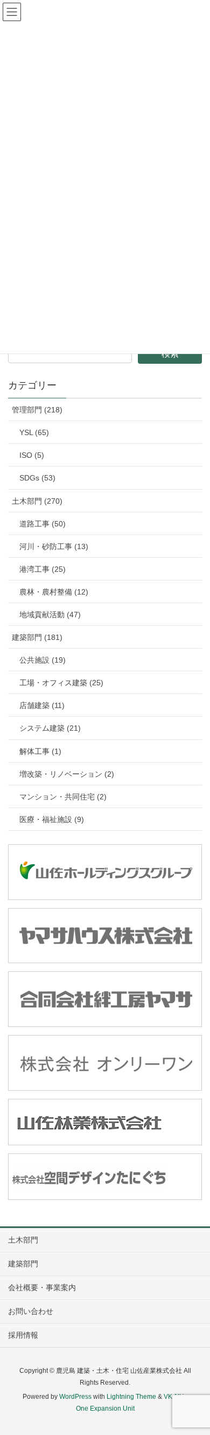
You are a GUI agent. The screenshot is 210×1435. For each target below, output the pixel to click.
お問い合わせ (30, 1311)
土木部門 (23, 1240)
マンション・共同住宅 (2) (63, 796)
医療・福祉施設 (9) (51, 819)
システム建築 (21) (50, 728)
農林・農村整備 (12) (53, 592)
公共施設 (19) (42, 660)
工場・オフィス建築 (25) (61, 682)
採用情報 (23, 1335)
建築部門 (23, 1263)
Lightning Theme (131, 1396)
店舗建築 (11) (42, 705)
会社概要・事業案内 (42, 1287)
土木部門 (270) (37, 501)
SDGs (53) (37, 477)
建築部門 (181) (37, 637)
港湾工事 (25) (42, 569)
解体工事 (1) (40, 751)
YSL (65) (34, 432)
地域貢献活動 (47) (50, 614)
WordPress (75, 1396)
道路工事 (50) (42, 523)
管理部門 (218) (37, 409)
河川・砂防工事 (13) (53, 546)
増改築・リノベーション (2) (66, 774)
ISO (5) (31, 455)
